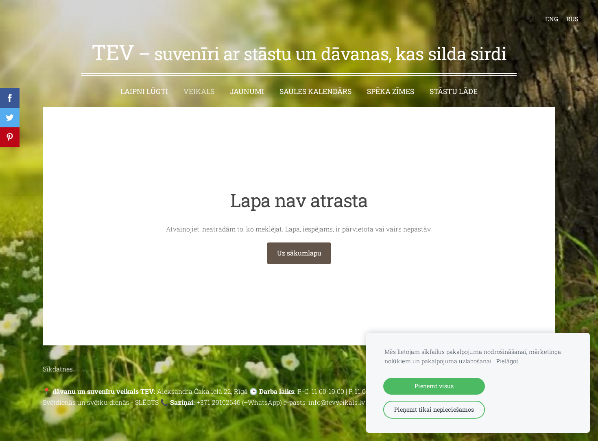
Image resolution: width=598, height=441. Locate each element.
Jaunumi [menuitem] (247, 91)
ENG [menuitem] (551, 19)
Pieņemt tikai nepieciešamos (434, 409)
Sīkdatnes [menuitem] (58, 369)
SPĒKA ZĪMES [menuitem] (390, 91)
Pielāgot (507, 361)
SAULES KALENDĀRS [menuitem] (315, 91)
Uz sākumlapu (299, 253)
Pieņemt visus (434, 386)
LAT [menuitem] (531, 19)
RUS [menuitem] (572, 19)
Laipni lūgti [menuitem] (144, 91)
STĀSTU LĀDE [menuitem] (454, 91)
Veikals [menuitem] (198, 91)
